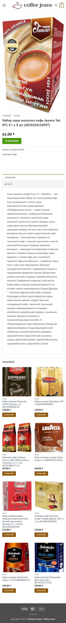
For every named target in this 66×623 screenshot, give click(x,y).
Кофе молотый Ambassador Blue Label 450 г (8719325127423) (48, 580)
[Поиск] (56, 5)
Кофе (17, 115)
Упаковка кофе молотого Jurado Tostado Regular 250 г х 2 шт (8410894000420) (49, 519)
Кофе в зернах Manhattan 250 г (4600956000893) (49, 403)
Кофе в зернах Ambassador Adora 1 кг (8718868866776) (16, 578)
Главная (6, 115)
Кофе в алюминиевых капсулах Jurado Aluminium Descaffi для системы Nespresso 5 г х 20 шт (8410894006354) (15, 521)
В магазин (11, 140)
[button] (4, 5)
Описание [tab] (10, 177)
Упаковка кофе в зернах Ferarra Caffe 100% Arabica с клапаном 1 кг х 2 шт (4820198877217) (15, 461)
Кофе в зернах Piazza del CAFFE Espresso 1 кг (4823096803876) (14, 404)
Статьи (33, 614)
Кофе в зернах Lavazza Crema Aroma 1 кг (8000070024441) (49, 458)
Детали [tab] (8, 184)
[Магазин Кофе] (32, 5)
